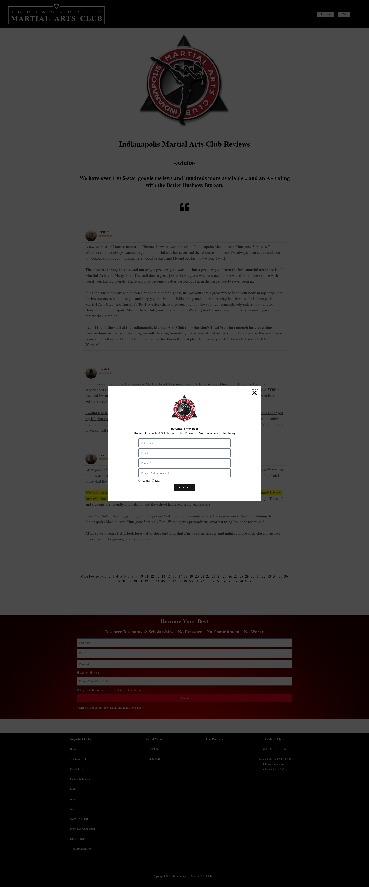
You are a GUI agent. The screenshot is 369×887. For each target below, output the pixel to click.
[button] (254, 393)
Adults (146, 480)
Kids (158, 480)
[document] (184, 443)
